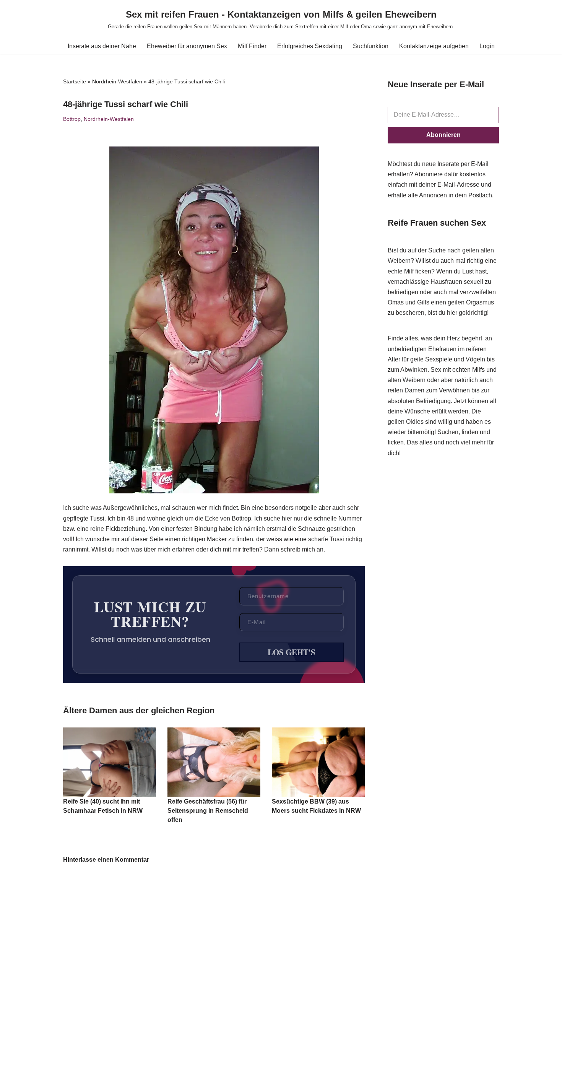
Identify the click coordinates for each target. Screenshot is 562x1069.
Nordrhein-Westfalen (117, 81)
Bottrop (72, 119)
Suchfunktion (370, 46)
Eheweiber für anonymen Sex (187, 46)
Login (487, 46)
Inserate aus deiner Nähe (102, 46)
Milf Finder (252, 46)
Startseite (74, 81)
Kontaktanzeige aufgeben (434, 46)
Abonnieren (443, 135)
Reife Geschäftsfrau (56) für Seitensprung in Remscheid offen (207, 810)
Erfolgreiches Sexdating (309, 46)
